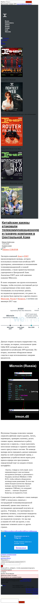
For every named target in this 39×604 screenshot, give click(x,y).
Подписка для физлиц (32, 589)
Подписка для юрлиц (32, 590)
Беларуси (21, 299)
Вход (36, 3)
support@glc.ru (27, 579)
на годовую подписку (24, 4)
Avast (20, 256)
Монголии (5, 299)
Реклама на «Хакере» (32, 592)
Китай (22, 531)
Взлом (18, 531)
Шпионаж (33, 531)
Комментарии (7, 246)
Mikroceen (7, 531)
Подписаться (21, 548)
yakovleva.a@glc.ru (25, 580)
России (13, 299)
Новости (27, 531)
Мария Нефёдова (8, 242)
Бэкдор (13, 531)
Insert (21, 602)
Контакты (35, 594)
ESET (26, 256)
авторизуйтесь (6, 558)
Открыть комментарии (8, 554)
